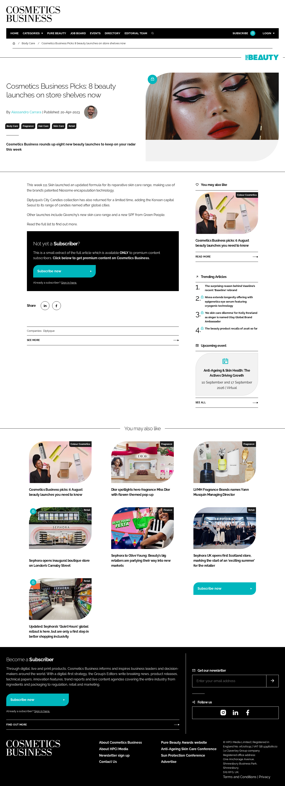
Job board (78, 33)
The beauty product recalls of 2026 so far (231, 329)
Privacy (264, 777)
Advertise (169, 762)
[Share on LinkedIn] (45, 305)
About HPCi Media (113, 749)
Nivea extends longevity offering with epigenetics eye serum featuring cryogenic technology (229, 301)
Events (95, 33)
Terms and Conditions (239, 777)
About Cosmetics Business (120, 742)
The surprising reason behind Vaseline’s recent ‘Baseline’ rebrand (230, 288)
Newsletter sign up (114, 755)
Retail (72, 126)
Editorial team (136, 33)
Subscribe (240, 33)
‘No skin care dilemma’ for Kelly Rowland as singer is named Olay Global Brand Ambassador (231, 317)
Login (267, 33)
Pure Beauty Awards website (184, 742)
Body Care (12, 126)
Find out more (16, 724)
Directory (112, 33)
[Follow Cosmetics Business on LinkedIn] (235, 714)
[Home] (14, 43)
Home (14, 33)
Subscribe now (49, 271)
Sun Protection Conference (183, 755)
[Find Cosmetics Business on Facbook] (247, 714)
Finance (168, 510)
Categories (31, 33)
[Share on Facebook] (56, 305)
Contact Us (108, 762)
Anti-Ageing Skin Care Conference (189, 749)
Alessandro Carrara (26, 112)
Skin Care (58, 126)
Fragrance (28, 126)
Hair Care (43, 126)
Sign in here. (69, 282)
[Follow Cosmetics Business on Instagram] (223, 714)
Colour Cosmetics (247, 195)
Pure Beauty (56, 33)
